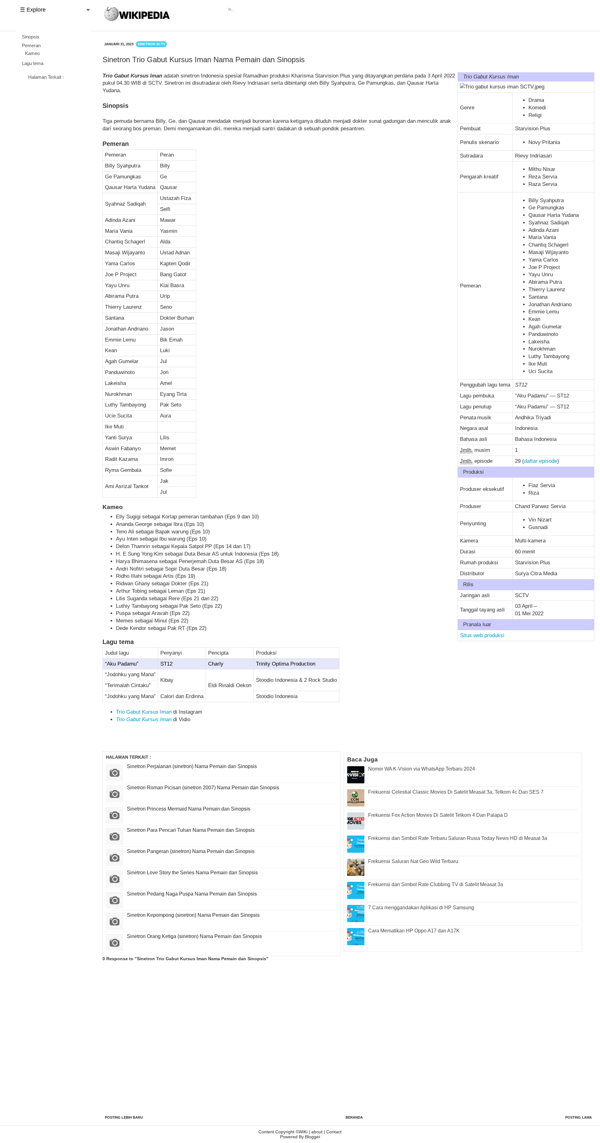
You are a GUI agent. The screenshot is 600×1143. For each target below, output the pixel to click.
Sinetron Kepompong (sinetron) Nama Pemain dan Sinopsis (193, 915)
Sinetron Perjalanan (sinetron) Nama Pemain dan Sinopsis (192, 766)
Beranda (354, 1117)
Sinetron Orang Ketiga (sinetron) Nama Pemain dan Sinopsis (194, 936)
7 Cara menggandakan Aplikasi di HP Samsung (421, 907)
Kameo (32, 53)
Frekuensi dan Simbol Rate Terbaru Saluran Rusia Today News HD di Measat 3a (457, 838)
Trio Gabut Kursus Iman (144, 712)
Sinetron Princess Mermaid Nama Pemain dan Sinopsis (188, 808)
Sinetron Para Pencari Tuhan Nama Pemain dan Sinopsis (191, 830)
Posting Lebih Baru (124, 1117)
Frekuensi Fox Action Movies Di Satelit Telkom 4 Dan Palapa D (438, 815)
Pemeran (31, 45)
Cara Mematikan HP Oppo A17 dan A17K (414, 930)
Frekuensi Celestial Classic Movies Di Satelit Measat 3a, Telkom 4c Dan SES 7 (455, 792)
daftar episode (540, 461)
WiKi (303, 1131)
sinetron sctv (151, 44)
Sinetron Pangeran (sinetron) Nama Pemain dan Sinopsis (190, 851)
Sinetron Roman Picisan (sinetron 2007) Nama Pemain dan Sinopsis (203, 787)
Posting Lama (578, 1117)
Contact (334, 1131)
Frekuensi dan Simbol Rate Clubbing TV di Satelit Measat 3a (435, 884)
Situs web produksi (482, 635)
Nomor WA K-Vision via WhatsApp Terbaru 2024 (421, 768)
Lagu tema (32, 63)
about (316, 1131)
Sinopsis (30, 36)
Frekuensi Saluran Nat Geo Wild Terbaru (413, 861)
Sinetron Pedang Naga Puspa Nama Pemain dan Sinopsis (192, 893)
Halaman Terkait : (46, 77)
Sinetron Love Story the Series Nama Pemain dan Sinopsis (192, 872)
